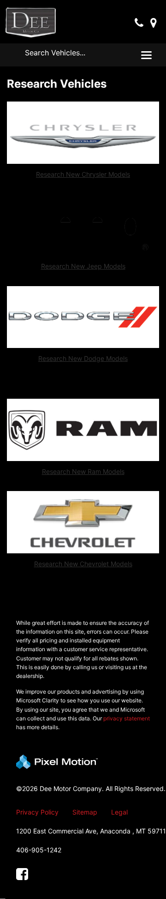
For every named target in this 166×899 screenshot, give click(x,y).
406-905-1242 (38, 850)
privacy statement (126, 718)
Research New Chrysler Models (83, 174)
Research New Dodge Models (83, 358)
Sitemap (84, 812)
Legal (119, 812)
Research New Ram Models (83, 471)
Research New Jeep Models (83, 266)
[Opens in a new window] (22, 874)
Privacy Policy (37, 812)
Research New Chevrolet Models (83, 564)
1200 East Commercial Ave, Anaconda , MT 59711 (91, 831)
